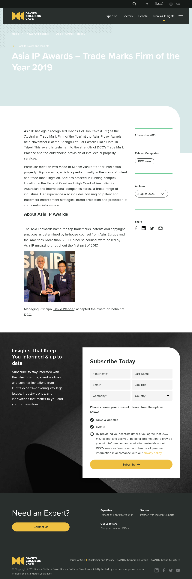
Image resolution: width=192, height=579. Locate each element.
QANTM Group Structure (165, 560)
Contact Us (41, 527)
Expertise (111, 16)
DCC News (144, 161)
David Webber (63, 309)
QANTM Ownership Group (132, 560)
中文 (146, 4)
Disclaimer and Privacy (101, 560)
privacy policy (152, 453)
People (143, 16)
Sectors (128, 16)
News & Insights (163, 16)
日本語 (158, 4)
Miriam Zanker (83, 166)
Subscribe (129, 464)
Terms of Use (77, 560)
